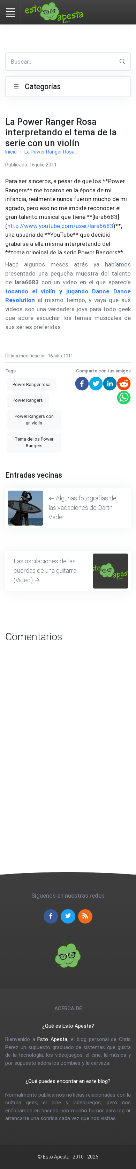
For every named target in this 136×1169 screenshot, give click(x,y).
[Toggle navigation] (10, 12)
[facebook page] (51, 916)
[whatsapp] (124, 398)
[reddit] (124, 384)
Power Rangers (28, 400)
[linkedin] (110, 384)
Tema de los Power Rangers (34, 442)
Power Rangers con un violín (34, 420)
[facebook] (82, 384)
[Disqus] (68, 747)
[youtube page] (85, 916)
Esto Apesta (52, 1039)
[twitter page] (68, 916)
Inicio (11, 152)
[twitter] (96, 384)
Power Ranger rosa (32, 384)
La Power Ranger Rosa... (51, 152)
